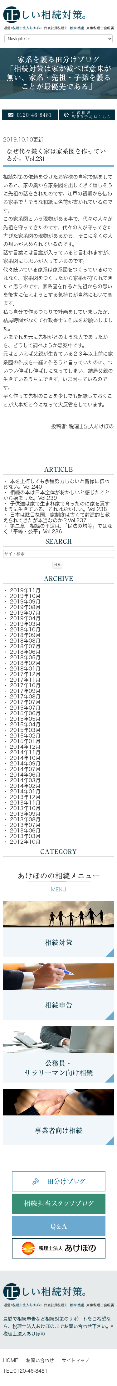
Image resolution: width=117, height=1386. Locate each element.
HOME (10, 1360)
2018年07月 (25, 646)
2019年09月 (25, 601)
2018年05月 (25, 657)
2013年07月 (25, 825)
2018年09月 (25, 635)
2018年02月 (25, 663)
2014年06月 (25, 774)
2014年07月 (25, 769)
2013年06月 (25, 830)
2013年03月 (25, 836)
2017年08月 (25, 696)
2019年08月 (25, 607)
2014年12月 (25, 746)
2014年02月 (25, 785)
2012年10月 (25, 841)
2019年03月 (25, 623)
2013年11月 (25, 802)
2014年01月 (25, 791)
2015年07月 (25, 707)
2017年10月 (25, 685)
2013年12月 (25, 797)
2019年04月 (25, 618)
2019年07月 (25, 612)
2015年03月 (25, 730)
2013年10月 (25, 808)
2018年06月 (25, 651)
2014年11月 (25, 752)
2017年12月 (25, 674)
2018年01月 (25, 668)
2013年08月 (25, 819)
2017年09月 (25, 691)
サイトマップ (75, 1360)
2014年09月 (25, 763)
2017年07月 (25, 702)
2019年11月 (25, 590)
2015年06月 (25, 713)
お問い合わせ (40, 1360)
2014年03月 (25, 780)
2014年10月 (25, 758)
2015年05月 (25, 718)
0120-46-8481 (30, 1371)
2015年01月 (25, 741)
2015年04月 (25, 724)
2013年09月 (25, 813)
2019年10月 (25, 596)
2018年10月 (25, 629)
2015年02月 (25, 735)
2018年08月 (25, 640)
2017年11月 (25, 679)
